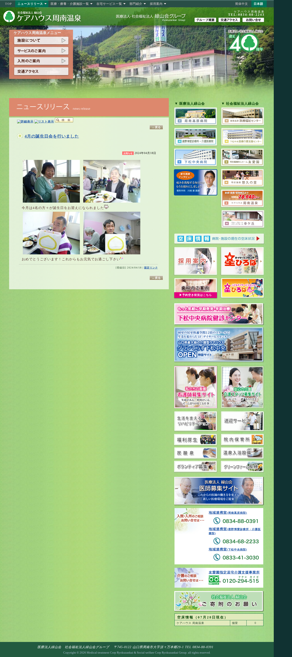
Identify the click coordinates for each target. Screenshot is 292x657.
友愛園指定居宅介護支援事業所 (234, 572)
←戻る (156, 127)
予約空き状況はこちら (197, 295)
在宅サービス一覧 (109, 3)
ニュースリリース (30, 3)
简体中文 (241, 3)
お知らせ (128, 153)
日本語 (258, 3)
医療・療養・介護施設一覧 (70, 3)
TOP (8, 3)
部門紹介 (136, 3)
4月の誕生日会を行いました (52, 136)
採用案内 (156, 3)
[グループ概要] (205, 20)
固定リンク (151, 267)
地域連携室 (228, 512)
